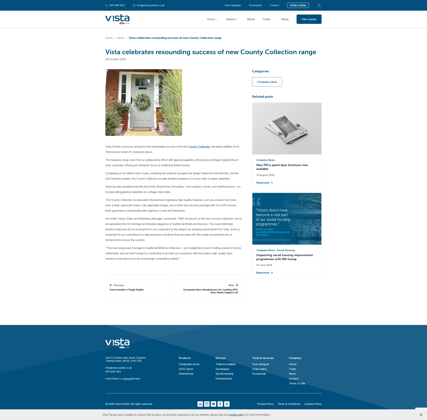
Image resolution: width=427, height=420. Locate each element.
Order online (298, 5)
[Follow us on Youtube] (213, 404)
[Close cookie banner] (421, 414)
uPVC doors (186, 369)
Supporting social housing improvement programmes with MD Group (284, 257)
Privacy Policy (265, 403)
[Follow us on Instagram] (206, 404)
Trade (266, 19)
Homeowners (224, 378)
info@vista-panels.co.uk (148, 5)
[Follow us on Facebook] (220, 404)
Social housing (286, 250)
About (251, 19)
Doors (211, 19)
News (285, 19)
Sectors (231, 19)
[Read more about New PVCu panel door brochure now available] (286, 129)
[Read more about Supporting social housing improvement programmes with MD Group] (286, 219)
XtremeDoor (186, 373)
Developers (222, 369)
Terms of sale (297, 383)
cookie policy (237, 414)
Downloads (255, 5)
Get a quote (309, 19)
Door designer (233, 5)
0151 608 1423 (115, 5)
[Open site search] (319, 5)
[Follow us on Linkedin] (200, 404)
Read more (262, 182)
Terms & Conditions (289, 403)
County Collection (199, 146)
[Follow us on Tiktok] (227, 404)
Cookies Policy (313, 403)
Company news (267, 82)
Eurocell (128, 378)
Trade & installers (226, 364)
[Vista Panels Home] (117, 19)
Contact (274, 5)
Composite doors (189, 364)
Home (109, 38)
